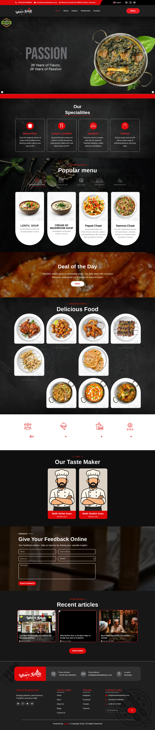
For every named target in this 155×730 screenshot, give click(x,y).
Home (57, 11)
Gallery (74, 11)
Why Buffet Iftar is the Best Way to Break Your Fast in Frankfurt (75, 636)
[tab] (37, 182)
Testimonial (85, 11)
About (65, 11)
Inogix (66, 724)
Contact (96, 11)
